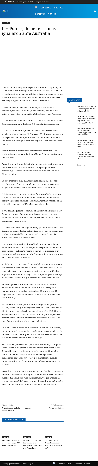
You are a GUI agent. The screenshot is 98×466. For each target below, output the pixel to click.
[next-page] (7, 453)
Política (69, 464)
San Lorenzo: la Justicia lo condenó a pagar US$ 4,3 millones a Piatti (11, 442)
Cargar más (81, 165)
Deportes (6, 23)
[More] (28, 41)
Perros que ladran (56, 408)
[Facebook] (80, 1)
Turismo (87, 464)
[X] (87, 1)
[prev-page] (3, 453)
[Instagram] (84, 1)
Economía (61, 464)
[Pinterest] (16, 41)
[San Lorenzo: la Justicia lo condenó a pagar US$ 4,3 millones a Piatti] (11, 431)
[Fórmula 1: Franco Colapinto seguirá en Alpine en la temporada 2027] (54, 431)
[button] (95, 11)
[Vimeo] (91, 1)
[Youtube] (94, 1)
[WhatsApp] (21, 41)
